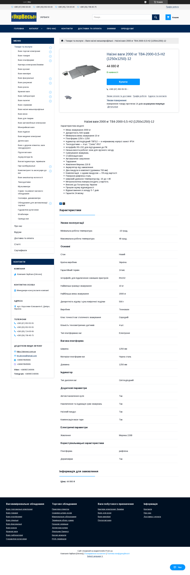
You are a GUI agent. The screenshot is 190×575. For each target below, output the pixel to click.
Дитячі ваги (23, 141)
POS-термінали (59, 539)
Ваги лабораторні (26, 96)
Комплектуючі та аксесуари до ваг (32, 171)
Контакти (67, 28)
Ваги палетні (24, 100)
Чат (180, 567)
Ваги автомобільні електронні (32, 123)
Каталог (33, 28)
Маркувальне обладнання (64, 516)
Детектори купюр (60, 528)
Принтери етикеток (60, 509)
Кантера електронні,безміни (30, 65)
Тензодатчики (24, 182)
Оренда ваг (127, 28)
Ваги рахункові (25, 82)
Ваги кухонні (24, 69)
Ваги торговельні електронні (19, 509)
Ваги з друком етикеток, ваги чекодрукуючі (31, 146)
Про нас (51, 28)
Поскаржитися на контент (95, 554)
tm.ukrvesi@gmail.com (27, 356)
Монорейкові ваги (26, 127)
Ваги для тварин (25, 118)
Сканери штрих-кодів (62, 513)
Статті (17, 244)
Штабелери (23, 214)
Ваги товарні (24, 55)
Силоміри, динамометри (29, 198)
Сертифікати (20, 250)
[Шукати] (155, 17)
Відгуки (17, 232)
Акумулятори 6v (25, 157)
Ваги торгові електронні (29, 51)
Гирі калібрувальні (26, 166)
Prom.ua (109, 551)
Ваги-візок (22, 114)
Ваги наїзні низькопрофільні (99, 41)
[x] (64, 204)
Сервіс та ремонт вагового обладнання (30, 192)
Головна (19, 28)
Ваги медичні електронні (29, 136)
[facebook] (60, 204)
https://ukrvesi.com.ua (26, 351)
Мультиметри (24, 186)
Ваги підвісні (24, 132)
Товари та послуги (74, 41)
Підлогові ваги (24, 152)
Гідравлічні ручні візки (28, 210)
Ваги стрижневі (25, 105)
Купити (123, 82)
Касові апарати (59, 535)
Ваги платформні (26, 60)
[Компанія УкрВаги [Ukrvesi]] (24, 21)
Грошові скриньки (60, 524)
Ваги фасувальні (26, 78)
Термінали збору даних (63, 520)
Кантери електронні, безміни (111, 509)
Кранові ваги (24, 91)
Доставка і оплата (152, 516)
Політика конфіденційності (118, 554)
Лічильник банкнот (60, 531)
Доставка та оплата (90, 28)
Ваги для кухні (104, 513)
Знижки (111, 28)
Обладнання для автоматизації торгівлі (33, 204)
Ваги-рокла (23, 87)
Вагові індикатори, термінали (31, 161)
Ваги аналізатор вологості (30, 177)
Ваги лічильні (12, 520)
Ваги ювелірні (24, 73)
